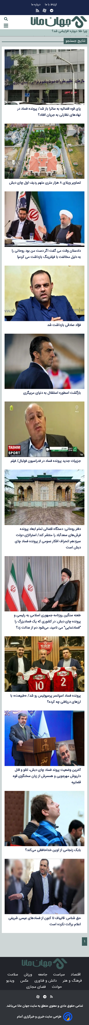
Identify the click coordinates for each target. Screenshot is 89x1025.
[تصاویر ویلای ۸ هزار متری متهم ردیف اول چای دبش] (44, 151)
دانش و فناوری (46, 981)
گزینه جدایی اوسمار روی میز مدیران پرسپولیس (57, 33)
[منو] (6, 25)
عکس (25, 981)
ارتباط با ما (51, 4)
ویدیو (11, 981)
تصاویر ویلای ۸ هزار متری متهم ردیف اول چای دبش (45, 183)
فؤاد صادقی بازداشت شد (64, 325)
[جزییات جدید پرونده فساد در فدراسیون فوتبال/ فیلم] (44, 429)
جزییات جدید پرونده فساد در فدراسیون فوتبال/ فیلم (46, 461)
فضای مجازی (36, 987)
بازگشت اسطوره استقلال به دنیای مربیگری (52, 393)
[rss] (37, 11)
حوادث (57, 987)
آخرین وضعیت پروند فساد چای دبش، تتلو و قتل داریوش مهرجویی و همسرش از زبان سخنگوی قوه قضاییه (47, 776)
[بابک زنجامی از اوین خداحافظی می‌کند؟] (44, 818)
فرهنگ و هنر (73, 981)
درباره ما (36, 4)
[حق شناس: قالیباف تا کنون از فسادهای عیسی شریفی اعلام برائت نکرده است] (44, 886)
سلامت (13, 975)
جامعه (43, 975)
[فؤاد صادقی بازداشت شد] (44, 293)
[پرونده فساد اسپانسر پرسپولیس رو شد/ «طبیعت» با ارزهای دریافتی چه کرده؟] (44, 664)
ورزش (28, 975)
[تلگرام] (51, 11)
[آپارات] (44, 11)
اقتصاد (76, 975)
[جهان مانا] (58, 22)
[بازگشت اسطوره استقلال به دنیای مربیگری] (44, 361)
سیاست (59, 975)
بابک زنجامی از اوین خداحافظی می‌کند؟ (53, 850)
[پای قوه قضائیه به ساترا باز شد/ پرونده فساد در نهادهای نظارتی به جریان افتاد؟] (44, 77)
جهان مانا (23, 1006)
